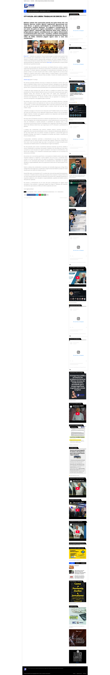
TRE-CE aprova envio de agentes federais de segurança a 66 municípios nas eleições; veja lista (80, 572)
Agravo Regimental (33, 14)
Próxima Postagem (63, 197)
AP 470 (35, 191)
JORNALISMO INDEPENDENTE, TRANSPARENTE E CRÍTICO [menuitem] (39, 11)
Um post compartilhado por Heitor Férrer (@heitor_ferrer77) (81, 42)
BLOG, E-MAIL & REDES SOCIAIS (74, 544)
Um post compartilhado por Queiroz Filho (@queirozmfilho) (80, 151)
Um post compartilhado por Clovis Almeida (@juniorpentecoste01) (82, 333)
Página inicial (26, 14)
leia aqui (49, 62)
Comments (83, 563)
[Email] (45, 195)
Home (74, 673)
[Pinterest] (40, 195)
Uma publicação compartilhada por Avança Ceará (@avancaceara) (82, 262)
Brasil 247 (26, 56)
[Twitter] (37, 195)
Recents (77, 563)
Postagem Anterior (28, 197)
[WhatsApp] (42, 195)
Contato (32, 0)
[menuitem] (25, 11)
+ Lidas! (71, 563)
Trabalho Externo (60, 191)
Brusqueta (77, 565)
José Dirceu (39, 191)
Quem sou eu (27, 0)
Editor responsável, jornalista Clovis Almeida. (44, 0)
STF (55, 191)
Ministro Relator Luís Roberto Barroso (48, 191)
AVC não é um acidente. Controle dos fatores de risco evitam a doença (79, 577)
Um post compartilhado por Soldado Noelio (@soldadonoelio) (81, 76)
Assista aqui (27, 79)
